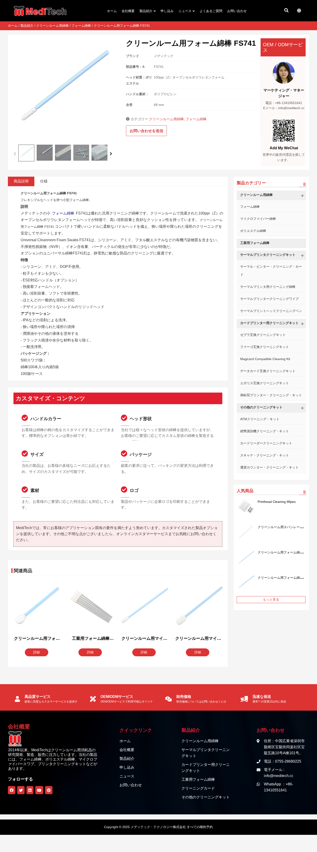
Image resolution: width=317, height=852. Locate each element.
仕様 (44, 181)
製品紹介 (26, 25)
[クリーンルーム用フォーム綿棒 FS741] (246, 583)
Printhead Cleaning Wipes (277, 502)
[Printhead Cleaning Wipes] (246, 507)
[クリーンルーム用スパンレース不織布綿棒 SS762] (246, 532)
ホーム (13, 25)
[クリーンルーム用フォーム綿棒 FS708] (36, 607)
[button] (14, 153)
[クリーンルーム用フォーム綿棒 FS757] (246, 557)
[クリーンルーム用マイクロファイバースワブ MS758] (144, 607)
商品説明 (21, 181)
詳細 (36, 652)
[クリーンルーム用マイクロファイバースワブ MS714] (198, 607)
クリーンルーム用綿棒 (52, 25)
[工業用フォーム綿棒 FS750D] (90, 607)
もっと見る (271, 599)
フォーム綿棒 (81, 25)
